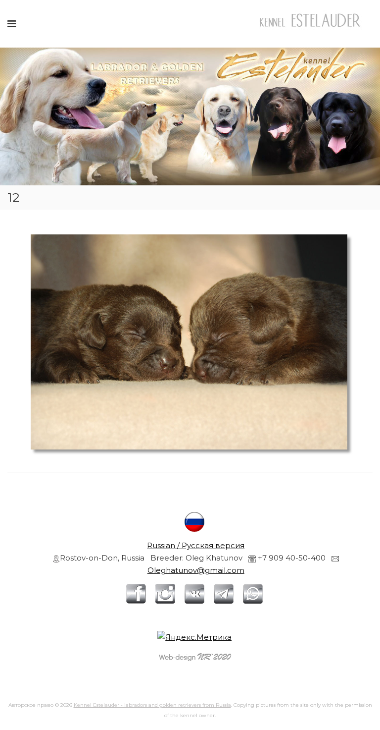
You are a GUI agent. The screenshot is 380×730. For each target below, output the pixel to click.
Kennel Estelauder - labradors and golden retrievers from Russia (152, 705)
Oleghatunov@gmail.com (195, 570)
